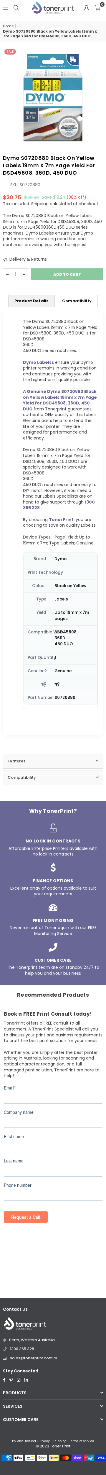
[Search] (16, 7)
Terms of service (81, 1441)
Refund (30, 1441)
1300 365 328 (22, 1349)
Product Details (31, 301)
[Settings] (86, 7)
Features (16, 761)
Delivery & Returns (27, 259)
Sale (10, 51)
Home (8, 26)
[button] (97, 7)
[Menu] (5, 7)
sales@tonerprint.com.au (34, 1358)
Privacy (44, 1441)
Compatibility (77, 301)
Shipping (40, 204)
